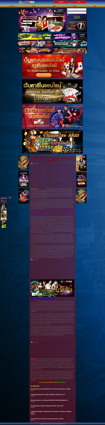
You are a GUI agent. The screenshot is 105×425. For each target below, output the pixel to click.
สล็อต (54, 6)
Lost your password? (71, 19)
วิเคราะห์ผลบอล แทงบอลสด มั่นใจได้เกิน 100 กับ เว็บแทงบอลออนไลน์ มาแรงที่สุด (50, 389)
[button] (10, 197)
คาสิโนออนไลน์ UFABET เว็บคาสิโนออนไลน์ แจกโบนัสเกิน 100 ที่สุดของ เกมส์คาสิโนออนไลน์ (51, 412)
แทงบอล (34, 6)
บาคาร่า (74, 6)
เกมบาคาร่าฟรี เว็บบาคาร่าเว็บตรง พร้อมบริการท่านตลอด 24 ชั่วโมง (47, 419)
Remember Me (71, 14)
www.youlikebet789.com (60, 423)
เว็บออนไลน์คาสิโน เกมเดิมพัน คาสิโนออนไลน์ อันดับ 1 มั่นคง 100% (47, 406)
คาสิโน (95, 6)
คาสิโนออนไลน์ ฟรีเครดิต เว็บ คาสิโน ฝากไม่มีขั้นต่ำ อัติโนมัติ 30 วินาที (48, 394)
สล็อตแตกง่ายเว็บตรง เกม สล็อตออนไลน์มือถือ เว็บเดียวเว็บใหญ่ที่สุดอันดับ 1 (49, 400)
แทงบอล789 (11, 6)
